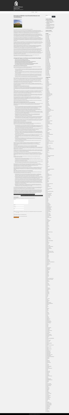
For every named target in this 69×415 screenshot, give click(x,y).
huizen (20, 189)
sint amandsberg (49, 327)
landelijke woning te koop (50, 252)
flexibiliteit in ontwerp (32, 191)
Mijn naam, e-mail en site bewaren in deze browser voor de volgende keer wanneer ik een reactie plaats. (28, 211)
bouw (27, 189)
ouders (47, 295)
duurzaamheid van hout (17, 191)
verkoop (48, 365)
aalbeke (48, 81)
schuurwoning (49, 322)
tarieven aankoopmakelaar (50, 338)
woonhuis (48, 398)
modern (48, 280)
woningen (48, 396)
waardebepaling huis (49, 379)
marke (47, 270)
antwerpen (48, 91)
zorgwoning (48, 408)
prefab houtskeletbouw (50, 303)
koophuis (48, 236)
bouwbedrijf (15, 189)
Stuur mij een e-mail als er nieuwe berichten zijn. (20, 216)
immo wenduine (49, 215)
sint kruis (48, 331)
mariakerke (48, 269)
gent (47, 165)
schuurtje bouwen (49, 321)
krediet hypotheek (49, 248)
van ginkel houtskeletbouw (50, 356)
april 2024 (48, 61)
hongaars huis (49, 186)
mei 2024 (48, 60)
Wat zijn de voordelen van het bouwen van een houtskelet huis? (24, 62)
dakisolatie (48, 132)
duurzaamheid (40, 190)
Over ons (32, 12)
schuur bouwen (49, 320)
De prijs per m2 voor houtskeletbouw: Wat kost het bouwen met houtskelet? (24, 194)
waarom (48, 380)
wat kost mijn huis (49, 384)
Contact (36, 12)
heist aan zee (48, 177)
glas (47, 168)
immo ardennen (49, 208)
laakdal (48, 249)
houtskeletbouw (27, 192)
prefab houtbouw (49, 302)
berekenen (48, 104)
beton (47, 106)
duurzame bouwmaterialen (50, 148)
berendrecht (48, 105)
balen (47, 100)
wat (47, 382)
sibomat (48, 324)
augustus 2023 (48, 69)
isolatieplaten (48, 220)
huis (47, 192)
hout (17, 189)
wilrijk (47, 390)
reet (47, 311)
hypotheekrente (49, 207)
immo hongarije (49, 211)
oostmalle (48, 292)
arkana (48, 97)
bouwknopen (48, 122)
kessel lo (48, 225)
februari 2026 (48, 40)
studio (47, 337)
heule (47, 179)
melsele (48, 274)
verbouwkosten (49, 362)
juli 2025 (48, 47)
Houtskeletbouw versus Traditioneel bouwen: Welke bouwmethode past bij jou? (31, 195)
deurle (47, 137)
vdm (47, 359)
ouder (47, 294)
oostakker (48, 291)
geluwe (47, 164)
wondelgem (48, 392)
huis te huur (48, 196)
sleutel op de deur (49, 334)
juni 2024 (48, 59)
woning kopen (49, 395)
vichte (47, 369)
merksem (48, 275)
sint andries (48, 328)
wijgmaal (48, 389)
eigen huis (48, 152)
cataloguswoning (49, 129)
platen (47, 299)
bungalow (48, 126)
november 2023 (48, 66)
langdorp (48, 253)
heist (47, 176)
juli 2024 (48, 58)
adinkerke (48, 90)
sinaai (47, 326)
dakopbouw (48, 133)
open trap (48, 293)
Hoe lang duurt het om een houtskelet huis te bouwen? (22, 60)
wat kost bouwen (49, 383)
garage (47, 162)
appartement (48, 92)
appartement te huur (49, 93)
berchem (48, 103)
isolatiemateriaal (31, 192)
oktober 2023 (48, 67)
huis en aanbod (49, 194)
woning (22, 189)
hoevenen (48, 184)
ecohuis (48, 149)
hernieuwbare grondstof (38, 191)
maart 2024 (48, 62)
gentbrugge (48, 166)
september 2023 (49, 68)
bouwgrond (48, 121)
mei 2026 (48, 37)
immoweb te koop (49, 217)
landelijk (48, 250)
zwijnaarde (48, 411)
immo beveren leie (49, 209)
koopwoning (48, 237)
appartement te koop (49, 94)
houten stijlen (16, 192)
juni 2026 (48, 36)
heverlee (48, 180)
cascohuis (48, 128)
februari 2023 (48, 75)
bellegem (48, 101)
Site (14, 208)
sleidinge (48, 333)
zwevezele (48, 410)
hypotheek (48, 205)
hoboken (48, 181)
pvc (47, 307)
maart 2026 (48, 39)
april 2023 (48, 73)
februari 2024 (48, 63)
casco (47, 127)
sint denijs (48, 329)
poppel (47, 301)
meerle (47, 273)
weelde (47, 386)
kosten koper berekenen (50, 246)
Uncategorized (48, 350)
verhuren (48, 364)
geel (47, 163)
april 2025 (48, 50)
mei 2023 (48, 72)
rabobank (48, 308)
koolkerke (48, 234)
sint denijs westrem (49, 330)
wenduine (48, 387)
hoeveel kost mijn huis (50, 183)
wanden (48, 381)
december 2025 (48, 42)
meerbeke (48, 272)
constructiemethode (34, 190)
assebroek (48, 98)
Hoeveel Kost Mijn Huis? (50, 28)
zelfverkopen (48, 406)
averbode (48, 99)
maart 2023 (48, 74)
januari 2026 (48, 41)
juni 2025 (48, 48)
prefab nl (48, 304)
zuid (47, 409)
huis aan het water (49, 193)
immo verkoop (48, 214)
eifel (47, 151)
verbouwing (48, 361)
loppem (48, 264)
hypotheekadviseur (49, 206)
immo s (48, 212)
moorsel (48, 283)
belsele (47, 102)
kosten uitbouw (49, 247)
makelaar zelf (48, 268)
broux (47, 124)
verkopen (48, 367)
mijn (47, 277)
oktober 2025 (48, 44)
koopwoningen (49, 238)
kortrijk (48, 243)
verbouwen (48, 360)
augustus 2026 (48, 34)
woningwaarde (49, 397)
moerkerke (48, 281)
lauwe (47, 254)
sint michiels (48, 332)
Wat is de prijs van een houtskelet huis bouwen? (21, 59)
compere (48, 130)
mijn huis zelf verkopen (50, 279)
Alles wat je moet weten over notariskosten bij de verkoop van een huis (50, 25)
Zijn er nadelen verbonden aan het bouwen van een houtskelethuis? (24, 64)
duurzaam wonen (49, 147)
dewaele (48, 139)
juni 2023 (48, 71)
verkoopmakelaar (49, 366)
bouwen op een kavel (49, 120)
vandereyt (48, 357)
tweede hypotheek (49, 348)
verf (47, 363)
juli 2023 (48, 70)
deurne (47, 138)
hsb (47, 190)
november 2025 (48, 43)
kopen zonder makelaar (50, 240)
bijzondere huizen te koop (50, 110)
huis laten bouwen (49, 195)
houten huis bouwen (49, 188)
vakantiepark (48, 353)
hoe (47, 182)
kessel (47, 224)
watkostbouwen (49, 385)
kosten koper (48, 245)
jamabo (47, 222)
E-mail (15, 206)
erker (47, 157)
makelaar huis (49, 267)
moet (47, 282)
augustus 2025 (48, 46)
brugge (47, 125)
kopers (47, 241)
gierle (47, 167)
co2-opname (30, 190)
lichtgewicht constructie (37, 192)
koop (47, 235)
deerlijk (48, 135)
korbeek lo (48, 242)
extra (47, 159)
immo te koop (48, 213)
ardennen (48, 96)
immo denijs (48, 210)
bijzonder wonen (49, 109)
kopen (47, 239)
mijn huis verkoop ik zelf (50, 278)
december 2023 (48, 65)
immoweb (48, 216)
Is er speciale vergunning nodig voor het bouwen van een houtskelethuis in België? (26, 63)
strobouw (48, 336)
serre (47, 323)
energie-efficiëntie (26, 191)
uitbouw (48, 349)
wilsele (48, 391)
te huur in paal (49, 340)
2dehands (48, 79)
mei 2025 (48, 49)
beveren (48, 107)
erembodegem (48, 156)
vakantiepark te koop (49, 354)
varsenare (48, 358)
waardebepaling (49, 378)
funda (47, 160)
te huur (48, 339)
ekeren (47, 154)
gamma (48, 161)
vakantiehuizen (49, 352)
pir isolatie (48, 298)
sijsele (47, 325)
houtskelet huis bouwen (21, 192)
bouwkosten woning (49, 123)
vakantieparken (49, 355)
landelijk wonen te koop (50, 251)
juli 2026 (48, 35)
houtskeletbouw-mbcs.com (18, 7)
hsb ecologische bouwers (50, 191)
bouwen (48, 119)
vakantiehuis (48, 351)
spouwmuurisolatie (49, 335)
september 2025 (49, 45)
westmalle (48, 388)
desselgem (48, 136)
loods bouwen (48, 263)
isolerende (48, 221)
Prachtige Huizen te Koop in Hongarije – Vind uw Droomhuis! (50, 22)
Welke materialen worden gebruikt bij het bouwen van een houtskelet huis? (25, 61)
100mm (47, 78)
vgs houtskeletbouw (49, 368)
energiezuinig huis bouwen (50, 155)
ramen (47, 309)
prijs (47, 305)
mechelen (48, 271)
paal (47, 296)
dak (47, 131)
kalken (47, 223)
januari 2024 (48, 64)
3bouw (47, 80)
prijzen (47, 306)
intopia (48, 219)
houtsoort (48, 189)
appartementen (49, 95)
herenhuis (48, 178)
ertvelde (48, 158)
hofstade (48, 185)
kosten (47, 244)
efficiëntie (21, 191)
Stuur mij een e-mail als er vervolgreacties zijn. (20, 214)
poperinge (48, 300)
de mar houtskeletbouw (50, 134)
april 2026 (48, 38)
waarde (48, 377)
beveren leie (48, 108)
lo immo (48, 262)
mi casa (48, 276)
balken (26, 189)
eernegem (48, 150)
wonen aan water (49, 393)
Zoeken (47, 15)
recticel (48, 310)
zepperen (48, 407)
